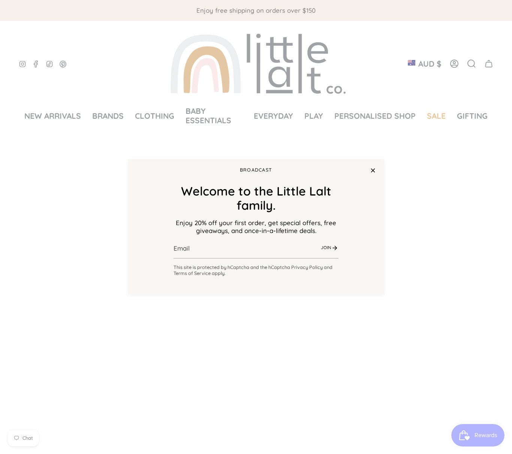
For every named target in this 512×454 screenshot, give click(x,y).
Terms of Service (192, 273)
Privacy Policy (307, 267)
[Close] (373, 170)
